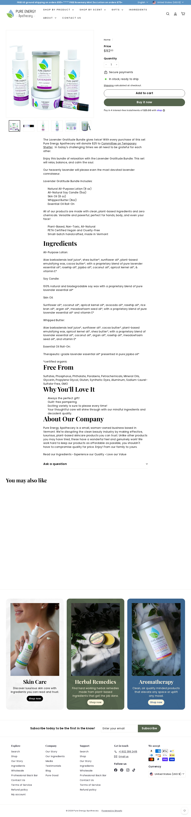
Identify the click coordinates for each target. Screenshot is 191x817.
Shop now (35, 698)
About (48, 17)
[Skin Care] (34, 639)
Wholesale (17, 770)
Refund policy (19, 789)
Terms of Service (21, 785)
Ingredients (138, 9)
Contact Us (71, 17)
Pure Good (52, 775)
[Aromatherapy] (156, 639)
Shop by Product (57, 9)
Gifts (116, 9)
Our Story (17, 761)
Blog (48, 770)
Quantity (110, 58)
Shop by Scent (91, 9)
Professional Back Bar (24, 775)
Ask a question (55, 464)
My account (18, 794)
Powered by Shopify (112, 810)
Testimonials (53, 766)
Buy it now (144, 102)
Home (107, 39)
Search (15, 751)
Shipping (109, 85)
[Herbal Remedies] (95, 639)
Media (49, 761)
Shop (14, 756)
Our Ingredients (55, 756)
